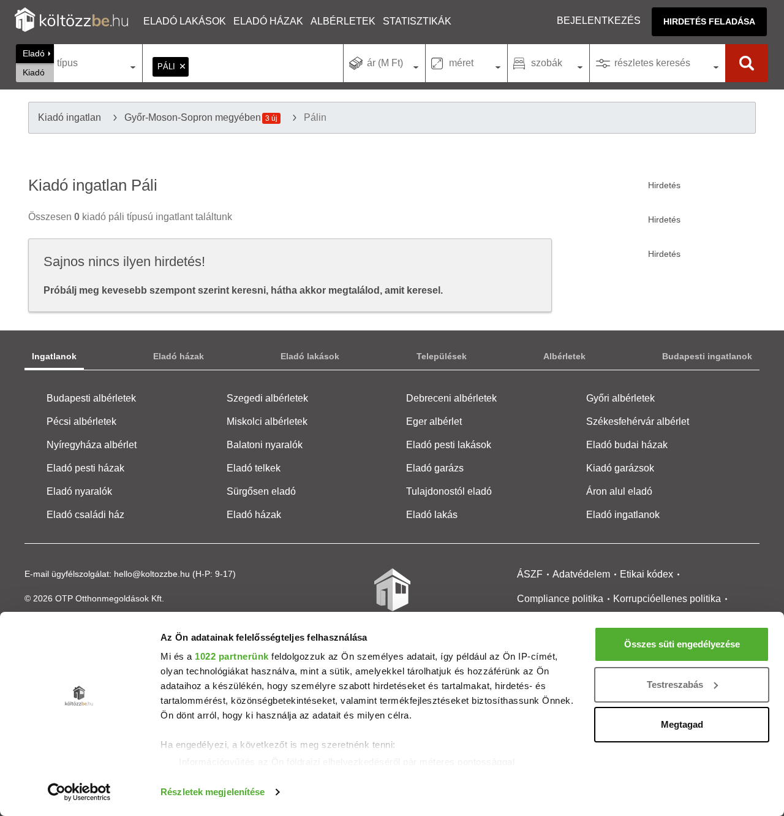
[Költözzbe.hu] (71, 21)
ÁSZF (530, 574)
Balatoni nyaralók (265, 445)
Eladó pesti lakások (448, 445)
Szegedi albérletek (267, 398)
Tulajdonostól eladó (449, 491)
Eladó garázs (435, 468)
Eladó (34, 53)
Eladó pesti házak (85, 468)
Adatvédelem (581, 574)
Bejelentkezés (599, 20)
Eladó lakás (432, 514)
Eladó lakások (184, 21)
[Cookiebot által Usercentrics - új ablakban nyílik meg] (79, 792)
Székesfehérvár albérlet (637, 421)
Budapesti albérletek (91, 398)
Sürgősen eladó (261, 491)
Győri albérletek (620, 398)
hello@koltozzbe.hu (152, 574)
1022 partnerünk (232, 656)
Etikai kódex (646, 574)
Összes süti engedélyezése (682, 644)
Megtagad (682, 724)
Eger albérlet (434, 421)
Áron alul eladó (619, 491)
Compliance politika (560, 598)
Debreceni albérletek (451, 398)
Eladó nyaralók (79, 491)
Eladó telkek (254, 468)
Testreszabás (675, 684)
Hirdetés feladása (709, 21)
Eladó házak (268, 21)
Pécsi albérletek (81, 421)
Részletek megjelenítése (212, 792)
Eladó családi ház (85, 514)
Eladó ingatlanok (623, 514)
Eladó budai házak (627, 445)
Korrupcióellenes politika (667, 598)
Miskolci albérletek (267, 421)
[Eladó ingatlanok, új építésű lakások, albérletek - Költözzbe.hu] (392, 598)
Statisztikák (417, 21)
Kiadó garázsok (620, 468)
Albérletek (343, 21)
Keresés (746, 63)
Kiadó (34, 72)
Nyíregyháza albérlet (92, 445)
